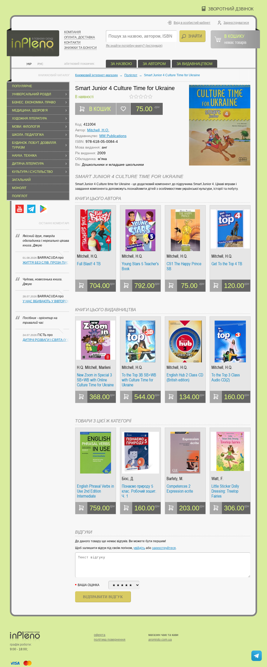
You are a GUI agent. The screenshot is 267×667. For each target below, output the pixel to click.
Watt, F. (217, 478)
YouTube (19, 209)
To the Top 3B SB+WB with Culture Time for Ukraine (139, 380)
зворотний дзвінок (230, 9)
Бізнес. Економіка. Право (34, 102)
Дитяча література (28, 164)
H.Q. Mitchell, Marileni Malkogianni (94, 367)
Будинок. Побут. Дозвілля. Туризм (34, 145)
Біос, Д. (128, 478)
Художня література (29, 118)
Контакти (72, 42)
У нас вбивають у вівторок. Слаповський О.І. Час (46, 301)
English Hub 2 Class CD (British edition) (185, 378)
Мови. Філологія (26, 126)
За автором (154, 64)
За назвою (121, 64)
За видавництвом (195, 64)
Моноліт (19, 188)
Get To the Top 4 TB (226, 264)
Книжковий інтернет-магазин (96, 75)
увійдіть (139, 548)
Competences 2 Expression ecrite (180, 489)
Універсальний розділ (31, 94)
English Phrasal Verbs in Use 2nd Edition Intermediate (95, 491)
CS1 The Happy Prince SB (184, 266)
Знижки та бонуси (80, 48)
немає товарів (235, 39)
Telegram (31, 209)
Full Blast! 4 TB (89, 264)
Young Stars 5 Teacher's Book (140, 266)
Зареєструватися (236, 23)
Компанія (72, 32)
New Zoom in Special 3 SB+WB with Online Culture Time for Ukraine (95, 380)
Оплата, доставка (79, 37)
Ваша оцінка (88, 585)
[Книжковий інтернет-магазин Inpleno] (33, 42)
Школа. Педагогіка (28, 135)
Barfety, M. (175, 478)
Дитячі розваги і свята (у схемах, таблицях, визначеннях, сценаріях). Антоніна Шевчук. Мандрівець (46, 340)
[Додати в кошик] (81, 286)
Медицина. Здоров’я (30, 110)
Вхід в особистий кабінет (192, 23)
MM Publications (112, 136)
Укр (29, 64)
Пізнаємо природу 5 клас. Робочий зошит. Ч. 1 (139, 491)
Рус (40, 64)
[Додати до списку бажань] (123, 109)
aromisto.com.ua (160, 639)
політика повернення (109, 639)
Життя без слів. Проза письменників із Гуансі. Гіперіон (46, 262)
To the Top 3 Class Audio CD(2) (225, 378)
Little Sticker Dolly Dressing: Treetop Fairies (225, 491)
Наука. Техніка (24, 155)
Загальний (21, 180)
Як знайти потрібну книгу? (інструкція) (134, 46)
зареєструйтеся (164, 548)
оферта (99, 635)
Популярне (22, 86)
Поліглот (19, 196)
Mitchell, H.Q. (98, 130)
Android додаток (43, 209)
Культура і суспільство (32, 172)
